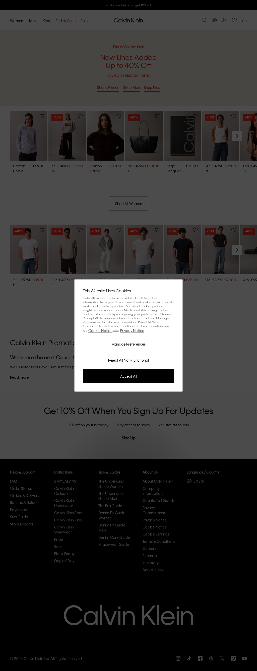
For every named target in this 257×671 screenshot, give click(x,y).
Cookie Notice (100, 330)
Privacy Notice (132, 330)
